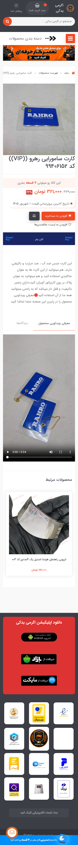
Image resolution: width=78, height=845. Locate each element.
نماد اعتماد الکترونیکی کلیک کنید (39, 812)
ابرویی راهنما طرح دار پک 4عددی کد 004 (39, 559)
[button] (37, 8)
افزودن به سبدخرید (56, 216)
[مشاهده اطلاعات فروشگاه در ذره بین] (14, 789)
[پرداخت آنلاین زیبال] (63, 788)
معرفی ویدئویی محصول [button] (54, 323)
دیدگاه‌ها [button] (22, 323)
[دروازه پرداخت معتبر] (38, 713)
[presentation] (74, 119)
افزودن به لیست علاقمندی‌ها (51, 224)
